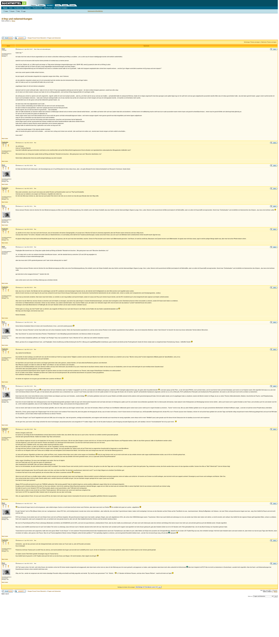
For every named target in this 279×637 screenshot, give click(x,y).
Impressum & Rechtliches (95, 11)
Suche (12, 11)
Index (6, 11)
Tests (10, 8)
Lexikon (65, 5)
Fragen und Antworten (54, 38)
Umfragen (28, 8)
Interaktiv (50, 5)
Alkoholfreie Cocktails (60, 8)
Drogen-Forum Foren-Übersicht (37, 38)
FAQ (18, 11)
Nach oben (5, 138)
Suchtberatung (18, 8)
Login (24, 11)
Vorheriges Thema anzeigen (252, 42)
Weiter (13, 20)
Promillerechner (37, 8)
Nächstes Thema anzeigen (268, 42)
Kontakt (73, 5)
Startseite (33, 5)
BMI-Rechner (48, 8)
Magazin (41, 5)
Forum (58, 5)
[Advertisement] (40, 29)
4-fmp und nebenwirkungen (17, 18)
